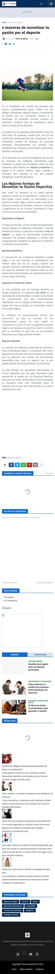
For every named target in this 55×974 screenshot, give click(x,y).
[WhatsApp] (14, 44)
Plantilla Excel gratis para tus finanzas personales (38, 667)
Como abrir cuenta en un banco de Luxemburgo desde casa (27, 845)
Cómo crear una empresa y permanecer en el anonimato (26, 821)
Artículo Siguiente (44, 583)
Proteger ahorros (11, 915)
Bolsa (35, 901)
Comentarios (11, 601)
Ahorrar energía (10, 901)
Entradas (10, 597)
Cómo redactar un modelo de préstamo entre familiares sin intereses (38, 688)
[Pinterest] (29, 465)
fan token (41, 292)
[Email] (35, 465)
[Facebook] (6, 44)
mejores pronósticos (40, 167)
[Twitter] (10, 44)
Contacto (39, 969)
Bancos (25, 901)
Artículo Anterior (10, 583)
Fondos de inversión (12, 910)
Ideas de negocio (15, 22)
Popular (15, 654)
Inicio (4, 22)
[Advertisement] (27, 425)
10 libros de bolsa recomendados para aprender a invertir (38, 708)
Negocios (30, 910)
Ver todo (49, 473)
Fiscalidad (30, 906)
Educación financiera (13, 906)
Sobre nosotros (26, 969)
